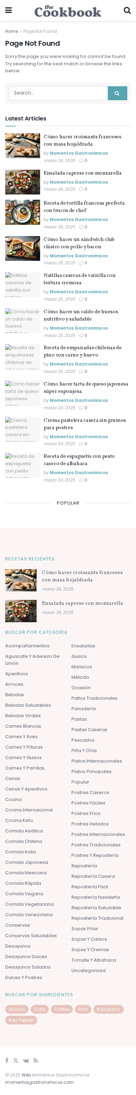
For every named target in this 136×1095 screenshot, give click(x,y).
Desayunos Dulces (26, 956)
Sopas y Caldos (89, 939)
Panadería (83, 708)
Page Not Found (40, 31)
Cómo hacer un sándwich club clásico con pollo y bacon (79, 243)
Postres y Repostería (95, 855)
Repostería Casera (93, 876)
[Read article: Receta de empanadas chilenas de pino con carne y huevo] (22, 356)
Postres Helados (90, 824)
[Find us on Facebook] (6, 1061)
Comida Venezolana (29, 914)
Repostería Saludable (96, 907)
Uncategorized (88, 970)
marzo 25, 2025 (59, 263)
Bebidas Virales (23, 715)
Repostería (84, 865)
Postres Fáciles (88, 803)
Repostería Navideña (95, 897)
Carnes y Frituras (24, 747)
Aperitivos (16, 673)
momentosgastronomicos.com (40, 1082)
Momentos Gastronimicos (79, 153)
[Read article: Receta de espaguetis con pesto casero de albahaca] (22, 465)
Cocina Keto (19, 820)
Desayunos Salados (28, 967)
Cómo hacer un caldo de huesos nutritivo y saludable (81, 315)
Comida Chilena (23, 841)
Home (11, 31)
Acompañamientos (27, 645)
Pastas (79, 719)
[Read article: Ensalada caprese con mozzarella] (22, 182)
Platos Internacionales (96, 761)
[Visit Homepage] (68, 11)
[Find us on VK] (26, 1061)
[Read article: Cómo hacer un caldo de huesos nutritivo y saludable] (22, 320)
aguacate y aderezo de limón (32, 660)
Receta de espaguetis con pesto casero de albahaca (79, 460)
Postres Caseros (90, 792)
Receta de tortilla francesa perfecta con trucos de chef (84, 207)
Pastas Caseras (89, 729)
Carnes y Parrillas (25, 768)
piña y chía (84, 750)
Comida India (20, 851)
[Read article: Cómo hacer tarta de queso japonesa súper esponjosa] (22, 393)
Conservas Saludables (31, 935)
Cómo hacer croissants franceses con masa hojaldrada (82, 140)
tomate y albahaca (93, 960)
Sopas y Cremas (90, 949)
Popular (80, 782)
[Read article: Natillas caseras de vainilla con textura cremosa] (22, 284)
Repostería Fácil (89, 886)
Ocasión (81, 687)
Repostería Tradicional (97, 918)
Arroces (14, 684)
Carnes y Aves (21, 736)
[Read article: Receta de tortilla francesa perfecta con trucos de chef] (22, 212)
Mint (83, 1009)
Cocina (13, 799)
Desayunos (18, 946)
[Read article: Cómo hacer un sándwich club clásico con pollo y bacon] (22, 248)
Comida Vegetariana (29, 904)
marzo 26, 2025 (59, 160)
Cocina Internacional (29, 810)
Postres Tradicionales (96, 845)
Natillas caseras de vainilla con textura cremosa (79, 279)
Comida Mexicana (26, 872)
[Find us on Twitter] (15, 1061)
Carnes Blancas (23, 726)
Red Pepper (21, 1020)
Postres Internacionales (98, 834)
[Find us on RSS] (35, 1061)
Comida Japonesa (26, 862)
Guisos (79, 656)
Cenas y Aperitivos (26, 789)
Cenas (12, 778)
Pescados (83, 740)
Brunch (17, 1009)
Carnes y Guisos (23, 757)
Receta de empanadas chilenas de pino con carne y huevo (83, 351)
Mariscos (81, 666)
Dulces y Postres (23, 977)
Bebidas (14, 694)
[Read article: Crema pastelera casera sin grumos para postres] (22, 429)
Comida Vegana (24, 893)
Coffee (61, 1009)
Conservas (17, 925)
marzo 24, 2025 (59, 408)
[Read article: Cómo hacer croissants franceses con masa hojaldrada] (22, 146)
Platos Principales (91, 771)
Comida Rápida (23, 883)
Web (26, 1075)
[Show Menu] (8, 10)
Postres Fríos (85, 813)
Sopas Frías (84, 928)
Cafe (39, 1009)
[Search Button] (127, 10)
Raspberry (108, 1009)
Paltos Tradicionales (94, 698)
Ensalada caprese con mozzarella (83, 173)
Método (80, 677)
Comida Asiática (24, 831)
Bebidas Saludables (28, 705)
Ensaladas (83, 645)
